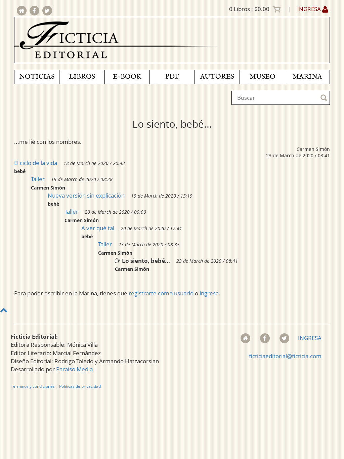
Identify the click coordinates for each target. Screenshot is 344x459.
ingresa (209, 293)
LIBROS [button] (82, 77)
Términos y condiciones (33, 386)
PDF (172, 77)
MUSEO (262, 77)
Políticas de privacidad (80, 386)
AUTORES (217, 77)
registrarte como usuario (161, 293)
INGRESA (309, 9)
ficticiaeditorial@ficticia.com (285, 356)
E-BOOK (127, 77)
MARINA (307, 77)
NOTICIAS (36, 77)
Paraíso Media (74, 369)
